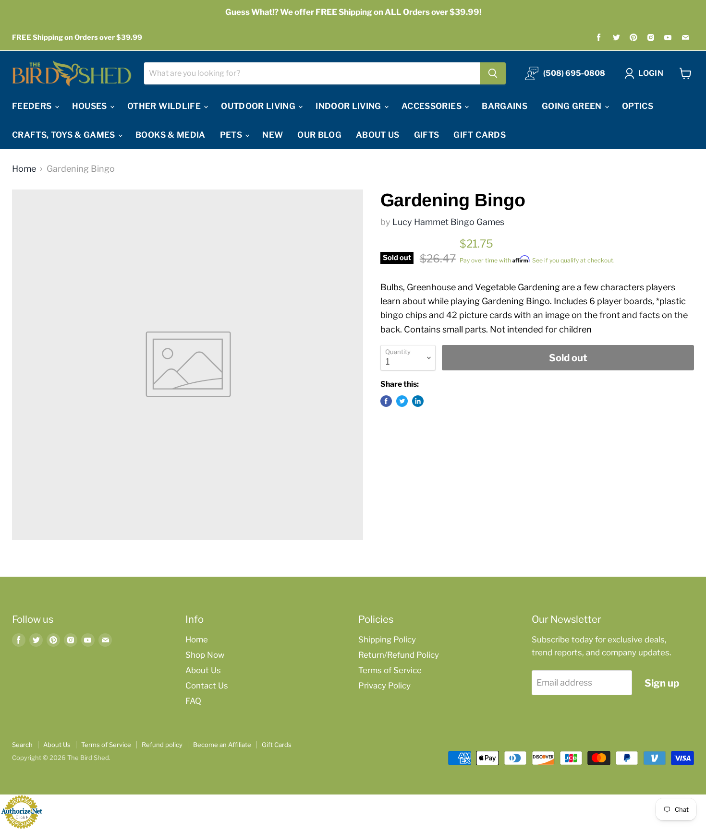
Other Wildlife (165, 106)
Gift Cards (479, 135)
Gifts (426, 135)
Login (650, 73)
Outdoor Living (259, 106)
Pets (232, 135)
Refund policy (162, 744)
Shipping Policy (387, 639)
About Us (378, 135)
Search (22, 744)
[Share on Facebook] (386, 401)
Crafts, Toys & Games (64, 135)
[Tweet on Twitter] (402, 401)
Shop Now (204, 655)
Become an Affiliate (222, 744)
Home (24, 169)
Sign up (662, 683)
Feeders (33, 106)
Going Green (573, 106)
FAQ (193, 701)
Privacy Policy (384, 685)
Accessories (432, 106)
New (272, 135)
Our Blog (319, 135)
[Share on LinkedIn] (418, 401)
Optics (637, 106)
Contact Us (206, 685)
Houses (90, 106)
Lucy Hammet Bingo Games (448, 222)
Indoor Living (349, 106)
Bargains (504, 106)
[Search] (493, 73)
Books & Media (170, 135)
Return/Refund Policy (398, 655)
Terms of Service (390, 670)
